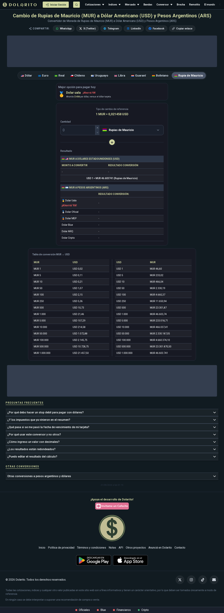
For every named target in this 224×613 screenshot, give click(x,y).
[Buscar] (76, 5)
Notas (112, 547)
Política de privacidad (61, 547)
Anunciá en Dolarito (160, 547)
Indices (112, 4)
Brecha (181, 4)
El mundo (209, 4)
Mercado (130, 4)
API (121, 547)
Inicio (42, 547)
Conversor (162, 4)
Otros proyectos (136, 547)
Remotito (194, 4)
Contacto (179, 547)
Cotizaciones (93, 4)
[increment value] (97, 127)
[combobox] (103, 130)
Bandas (148, 4)
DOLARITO (23, 5)
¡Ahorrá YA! (89, 92)
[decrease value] (97, 132)
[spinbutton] (80, 130)
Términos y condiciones (91, 547)
